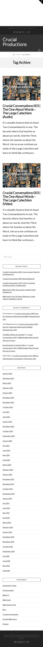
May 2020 (6, 455)
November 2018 (8, 542)
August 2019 (7, 498)
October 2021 (8, 407)
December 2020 (8, 426)
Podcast (6, 624)
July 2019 (6, 503)
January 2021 (7, 422)
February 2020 (8, 470)
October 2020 (8, 431)
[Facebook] (14, 32)
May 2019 (6, 513)
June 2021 (6, 417)
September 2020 (9, 436)
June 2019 (6, 508)
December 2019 (8, 479)
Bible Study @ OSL (9, 605)
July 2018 (6, 556)
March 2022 (7, 383)
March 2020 (7, 465)
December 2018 (8, 537)
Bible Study (7, 600)
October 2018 (8, 547)
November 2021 (8, 402)
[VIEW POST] (21, 88)
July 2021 (6, 412)
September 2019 (9, 494)
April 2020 (6, 460)
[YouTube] (23, 32)
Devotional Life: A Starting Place (14, 345)
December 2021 (8, 398)
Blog (4, 610)
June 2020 (6, 450)
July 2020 (6, 446)
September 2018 (9, 551)
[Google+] (20, 32)
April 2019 (6, 518)
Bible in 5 (6, 595)
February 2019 (8, 527)
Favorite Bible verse (10, 619)
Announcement (8, 590)
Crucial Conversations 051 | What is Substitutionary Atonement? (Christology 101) (21, 357)
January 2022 (7, 393)
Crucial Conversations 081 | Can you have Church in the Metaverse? (21, 273)
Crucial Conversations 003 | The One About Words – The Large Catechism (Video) (21, 198)
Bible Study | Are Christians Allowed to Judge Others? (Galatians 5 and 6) (19, 297)
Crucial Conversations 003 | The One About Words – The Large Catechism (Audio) (21, 111)
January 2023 (7, 374)
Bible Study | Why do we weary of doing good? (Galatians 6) (19, 291)
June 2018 (6, 561)
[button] (39, 50)
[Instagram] (26, 32)
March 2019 (7, 523)
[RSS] (28, 32)
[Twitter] (17, 32)
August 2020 (7, 441)
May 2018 (6, 566)
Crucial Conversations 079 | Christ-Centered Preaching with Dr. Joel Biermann (19, 284)
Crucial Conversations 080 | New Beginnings (19, 279)
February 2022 (8, 388)
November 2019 (8, 484)
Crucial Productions (15, 42)
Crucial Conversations (10, 614)
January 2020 (7, 474)
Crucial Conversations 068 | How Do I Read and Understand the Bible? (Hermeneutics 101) (21, 316)
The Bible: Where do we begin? (14, 335)
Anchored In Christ (9, 586)
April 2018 (6, 571)
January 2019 (7, 532)
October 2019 (8, 489)
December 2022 (8, 378)
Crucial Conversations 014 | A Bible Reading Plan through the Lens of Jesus (20, 337)
